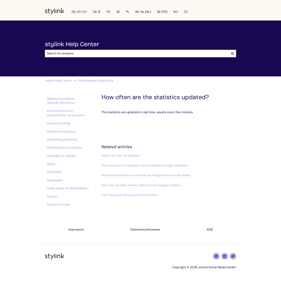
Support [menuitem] (52, 196)
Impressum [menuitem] (76, 229)
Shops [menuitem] (51, 164)
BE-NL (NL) (143, 12)
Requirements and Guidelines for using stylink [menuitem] (65, 113)
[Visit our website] (233, 256)
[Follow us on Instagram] (216, 256)
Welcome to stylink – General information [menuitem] (61, 101)
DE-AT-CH (79, 12)
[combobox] (137, 53)
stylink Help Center (72, 44)
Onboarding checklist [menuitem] (62, 139)
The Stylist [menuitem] (54, 172)
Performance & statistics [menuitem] (64, 148)
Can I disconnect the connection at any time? (130, 195)
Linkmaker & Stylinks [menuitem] (61, 156)
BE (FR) (162, 12)
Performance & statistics (95, 81)
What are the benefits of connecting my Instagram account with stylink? (146, 175)
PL (127, 12)
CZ (186, 12)
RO (176, 12)
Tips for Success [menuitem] (58, 204)
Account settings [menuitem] (59, 123)
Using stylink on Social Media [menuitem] (67, 188)
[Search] (232, 53)
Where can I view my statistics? (121, 155)
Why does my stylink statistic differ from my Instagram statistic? (141, 185)
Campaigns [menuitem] (55, 180)
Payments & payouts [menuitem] (61, 131)
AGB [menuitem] (210, 229)
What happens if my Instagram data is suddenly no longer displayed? (145, 165)
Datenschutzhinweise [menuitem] (145, 229)
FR (108, 12)
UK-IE (97, 12)
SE (118, 12)
